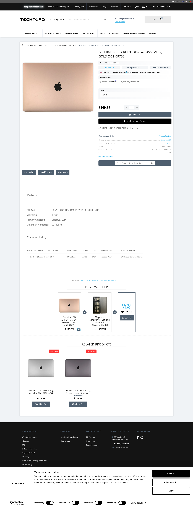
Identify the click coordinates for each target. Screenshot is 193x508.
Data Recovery (66, 441)
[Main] (23, 45)
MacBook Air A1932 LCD (110, 280)
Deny (171, 491)
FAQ (23, 445)
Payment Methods (28, 453)
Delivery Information (29, 449)
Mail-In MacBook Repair (58, 6)
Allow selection (171, 482)
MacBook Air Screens (89, 280)
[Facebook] (138, 438)
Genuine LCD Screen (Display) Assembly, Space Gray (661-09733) (78, 391)
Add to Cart (42, 404)
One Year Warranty (105, 156)
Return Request (91, 445)
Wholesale (93, 6)
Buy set (127, 318)
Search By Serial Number (134, 33)
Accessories (114, 33)
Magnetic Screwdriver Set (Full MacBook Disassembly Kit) (100, 321)
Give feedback (161, 67)
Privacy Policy (27, 464)
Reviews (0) (62, 172)
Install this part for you (135, 121)
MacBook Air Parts (53, 33)
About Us (25, 441)
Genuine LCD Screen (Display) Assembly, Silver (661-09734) (41, 391)
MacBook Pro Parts (32, 33)
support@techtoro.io (122, 447)
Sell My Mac (79, 6)
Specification (46, 172)
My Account (90, 437)
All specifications (165, 136)
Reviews (114, 6)
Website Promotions (29, 437)
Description (29, 172)
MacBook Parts (71, 33)
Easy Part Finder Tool (33, 6)
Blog (104, 6)
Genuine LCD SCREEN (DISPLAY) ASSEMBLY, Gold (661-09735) (69, 321)
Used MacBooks (88, 33)
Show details (137, 503)
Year (102, 90)
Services (152, 33)
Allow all (171, 474)
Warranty (25, 457)
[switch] (75, 503)
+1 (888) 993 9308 (121, 443)
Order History (91, 441)
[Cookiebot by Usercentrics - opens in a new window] (17, 503)
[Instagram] (141, 438)
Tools (102, 33)
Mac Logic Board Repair (69, 437)
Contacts (127, 6)
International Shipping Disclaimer (34, 461)
